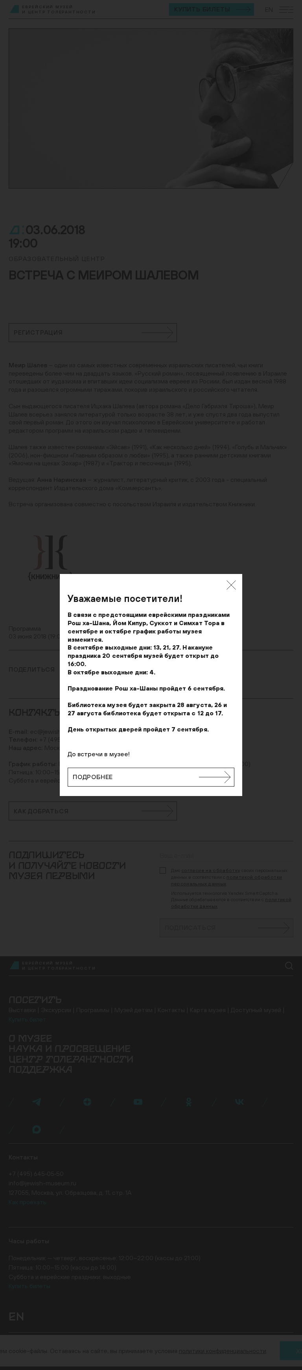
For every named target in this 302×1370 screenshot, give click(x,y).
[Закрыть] (231, 585)
